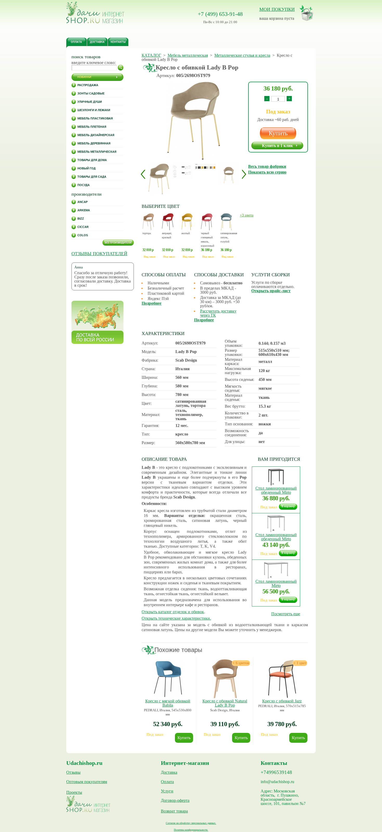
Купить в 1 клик (277, 145)
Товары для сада (91, 176)
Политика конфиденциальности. (191, 829)
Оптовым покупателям (86, 782)
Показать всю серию (267, 172)
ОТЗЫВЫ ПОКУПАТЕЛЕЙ (99, 253)
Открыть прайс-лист (271, 291)
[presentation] (143, 174)
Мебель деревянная (93, 143)
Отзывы (73, 772)
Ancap (82, 201)
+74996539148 (276, 772)
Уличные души (89, 101)
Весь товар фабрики (267, 166)
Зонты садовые (90, 93)
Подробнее (151, 303)
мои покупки (277, 9)
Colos (82, 235)
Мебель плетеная (91, 126)
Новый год (86, 168)
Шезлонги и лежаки (93, 110)
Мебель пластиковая (95, 118)
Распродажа (87, 85)
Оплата (167, 782)
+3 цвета (246, 215)
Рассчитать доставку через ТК (218, 313)
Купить (278, 133)
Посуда (83, 185)
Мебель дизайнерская (95, 135)
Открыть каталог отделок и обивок (173, 612)
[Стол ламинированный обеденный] (276, 484)
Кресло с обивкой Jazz (282, 701)
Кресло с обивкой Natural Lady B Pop (224, 703)
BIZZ (80, 218)
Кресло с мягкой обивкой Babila (167, 703)
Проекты (74, 792)
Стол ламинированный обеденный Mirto (276, 490)
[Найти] (120, 68)
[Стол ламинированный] (276, 577)
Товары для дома (92, 160)
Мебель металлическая (96, 151)
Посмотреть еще (285, 614)
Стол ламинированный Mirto (276, 583)
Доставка (169, 772)
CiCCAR (83, 226)
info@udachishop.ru (277, 782)
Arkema (83, 210)
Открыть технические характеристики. (176, 618)
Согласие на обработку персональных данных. (191, 823)
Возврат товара (174, 811)
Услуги (167, 791)
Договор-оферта (175, 800)
